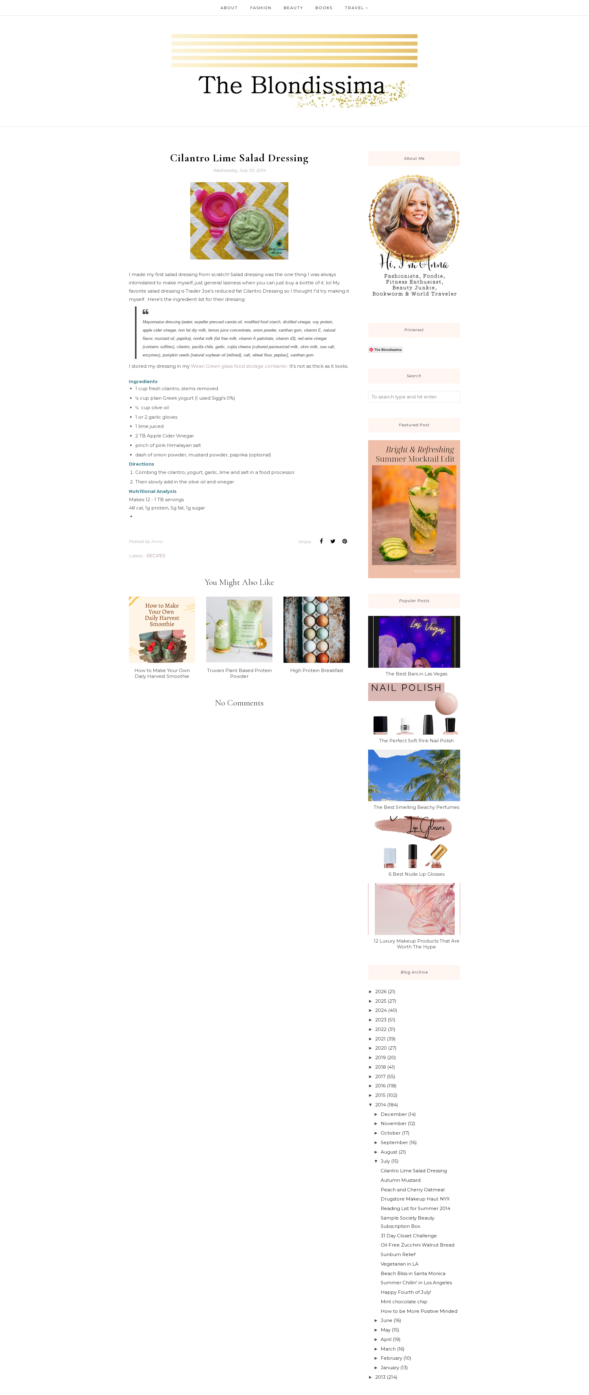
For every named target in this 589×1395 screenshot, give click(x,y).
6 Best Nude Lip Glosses (417, 874)
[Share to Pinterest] (344, 541)
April (386, 1339)
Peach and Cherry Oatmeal (413, 1190)
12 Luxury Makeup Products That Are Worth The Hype (417, 944)
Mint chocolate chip (404, 1302)
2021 (380, 1039)
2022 (381, 1029)
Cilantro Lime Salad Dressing (414, 1171)
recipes (156, 556)
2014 (380, 1105)
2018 (380, 1067)
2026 (381, 991)
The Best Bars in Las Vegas (416, 674)
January (390, 1367)
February (391, 1358)
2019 (380, 1057)
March (388, 1349)
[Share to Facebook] (321, 541)
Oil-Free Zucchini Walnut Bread (417, 1245)
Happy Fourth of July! (406, 1292)
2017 (380, 1076)
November (393, 1123)
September (394, 1142)
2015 (380, 1095)
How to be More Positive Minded (419, 1311)
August (389, 1152)
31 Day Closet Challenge (409, 1236)
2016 (380, 1086)
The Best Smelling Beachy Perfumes (416, 807)
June (386, 1320)
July (385, 1161)
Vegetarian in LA (399, 1264)
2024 (381, 1010)
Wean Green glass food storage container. (239, 366)
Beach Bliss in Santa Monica (413, 1273)
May (386, 1330)
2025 (381, 1001)
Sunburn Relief (398, 1254)
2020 (381, 1048)
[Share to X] (333, 541)
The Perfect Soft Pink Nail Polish (416, 741)
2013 (380, 1377)
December (394, 1114)
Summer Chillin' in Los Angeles (416, 1282)
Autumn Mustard (401, 1180)
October (391, 1133)
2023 (381, 1020)
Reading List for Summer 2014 (415, 1208)
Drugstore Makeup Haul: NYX (415, 1199)
